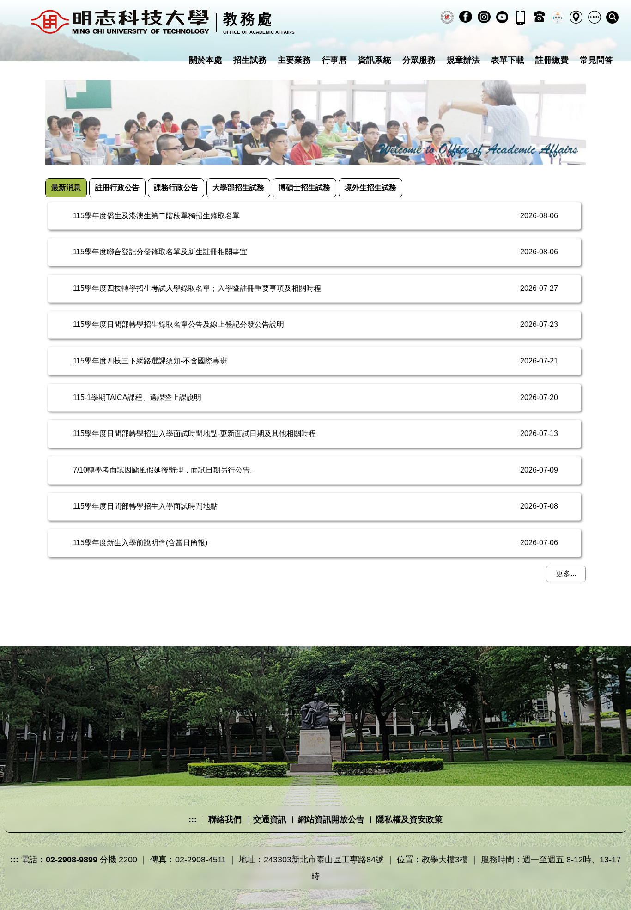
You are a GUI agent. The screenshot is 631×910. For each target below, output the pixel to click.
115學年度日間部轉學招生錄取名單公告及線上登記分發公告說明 (178, 324)
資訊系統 (374, 60)
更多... (566, 574)
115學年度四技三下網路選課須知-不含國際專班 (150, 361)
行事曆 (334, 60)
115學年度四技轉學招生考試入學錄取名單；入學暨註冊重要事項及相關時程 (197, 288)
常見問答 (596, 60)
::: (192, 819)
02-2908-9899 (71, 859)
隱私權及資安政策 (409, 819)
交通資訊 (269, 819)
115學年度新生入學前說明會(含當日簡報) (140, 543)
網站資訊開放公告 (331, 819)
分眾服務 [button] (419, 60)
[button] (612, 17)
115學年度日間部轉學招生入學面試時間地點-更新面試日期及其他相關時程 (194, 433)
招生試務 (250, 60)
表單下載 (507, 60)
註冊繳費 (552, 60)
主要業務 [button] (294, 60)
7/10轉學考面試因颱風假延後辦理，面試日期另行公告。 (165, 470)
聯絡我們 (225, 819)
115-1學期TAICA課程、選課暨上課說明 (137, 397)
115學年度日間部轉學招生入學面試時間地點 (145, 506)
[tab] (66, 187)
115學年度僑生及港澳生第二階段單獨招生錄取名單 (156, 216)
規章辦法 (463, 60)
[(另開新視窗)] (447, 17)
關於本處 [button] (205, 60)
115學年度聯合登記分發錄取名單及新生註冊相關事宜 (160, 252)
